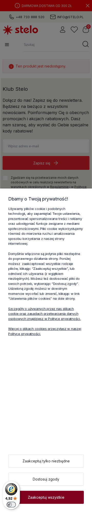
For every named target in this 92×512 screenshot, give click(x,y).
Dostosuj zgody (46, 479)
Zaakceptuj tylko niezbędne (46, 461)
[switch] (11, 504)
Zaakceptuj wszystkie (46, 497)
